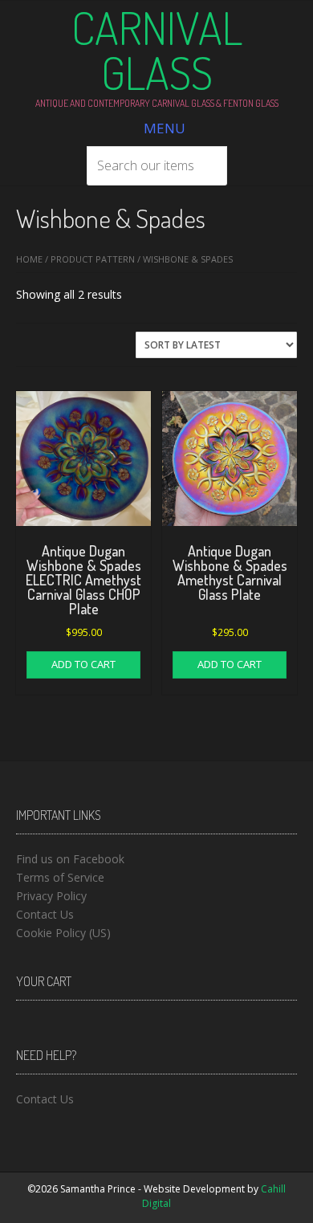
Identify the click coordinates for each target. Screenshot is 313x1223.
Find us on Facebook (70, 858)
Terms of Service (60, 877)
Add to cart (83, 664)
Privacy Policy (51, 895)
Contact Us (45, 914)
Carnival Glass (156, 50)
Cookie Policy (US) (63, 932)
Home (29, 259)
